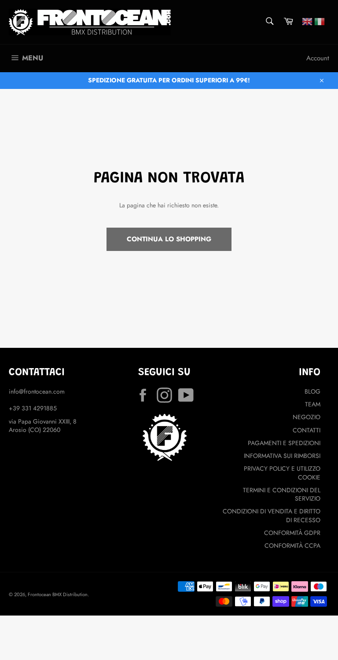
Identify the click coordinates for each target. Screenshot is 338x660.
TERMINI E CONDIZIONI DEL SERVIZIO (281, 494)
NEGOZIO (306, 417)
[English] (307, 20)
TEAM (312, 404)
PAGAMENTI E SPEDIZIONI (284, 443)
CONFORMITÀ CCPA (292, 545)
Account (317, 58)
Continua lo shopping (169, 239)
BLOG (312, 391)
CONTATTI (306, 430)
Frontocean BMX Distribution (58, 594)
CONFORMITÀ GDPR (292, 532)
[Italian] (319, 20)
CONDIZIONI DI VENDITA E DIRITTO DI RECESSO (271, 515)
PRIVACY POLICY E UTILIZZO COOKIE (282, 472)
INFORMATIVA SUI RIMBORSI (282, 455)
